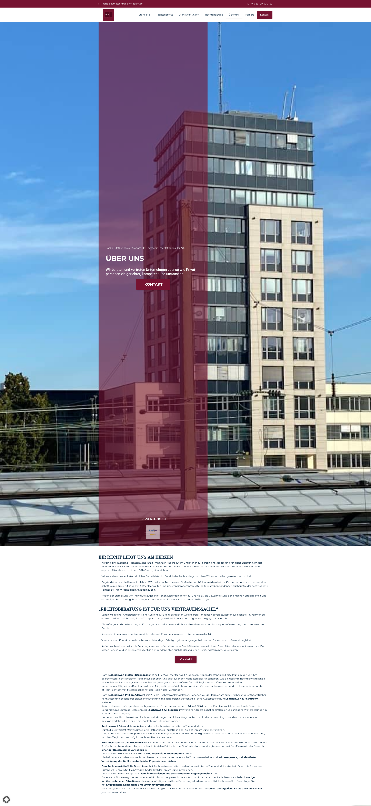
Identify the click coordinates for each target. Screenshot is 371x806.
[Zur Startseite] (108, 15)
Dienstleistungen (189, 14)
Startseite (144, 14)
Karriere (249, 14)
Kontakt (265, 14)
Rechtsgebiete (164, 14)
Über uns (234, 14)
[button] (6, 799)
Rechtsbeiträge (214, 14)
